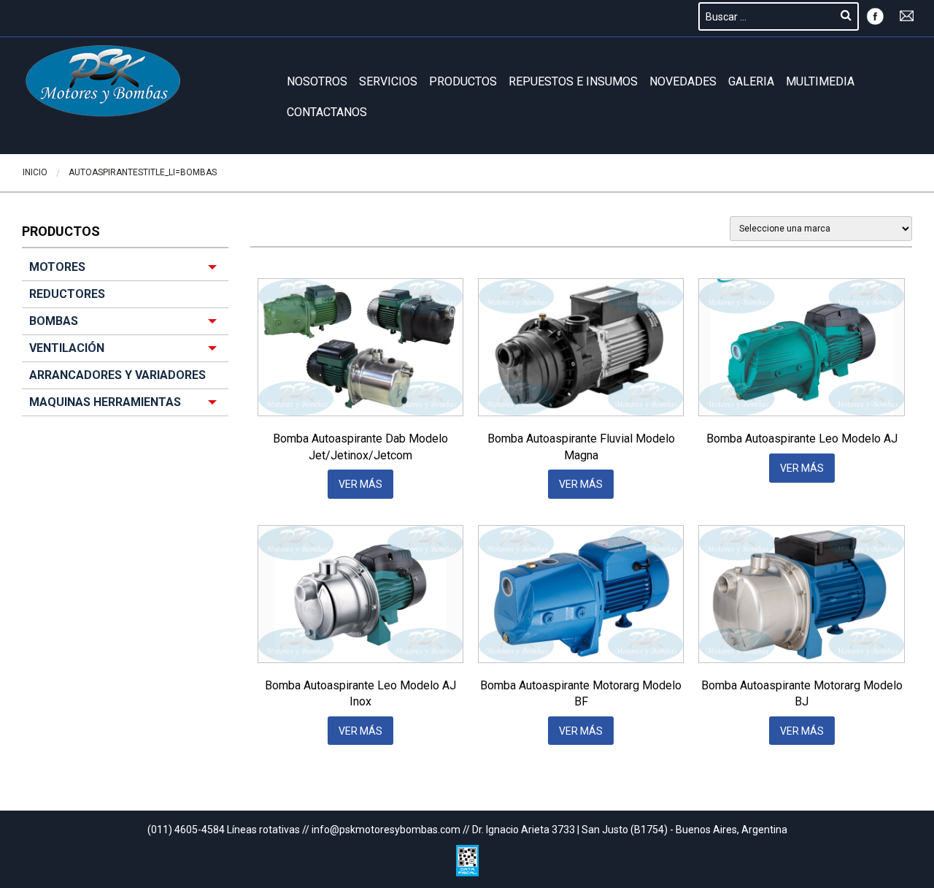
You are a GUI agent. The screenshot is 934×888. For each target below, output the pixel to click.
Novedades (683, 81)
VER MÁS (360, 484)
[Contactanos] (907, 14)
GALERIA (751, 81)
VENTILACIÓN (66, 348)
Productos (463, 81)
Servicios (388, 81)
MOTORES (57, 267)
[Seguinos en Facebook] (875, 14)
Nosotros (317, 81)
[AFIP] (467, 857)
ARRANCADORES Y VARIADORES (117, 375)
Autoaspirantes (106, 172)
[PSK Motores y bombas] (103, 81)
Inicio (35, 172)
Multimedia (820, 81)
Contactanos (327, 112)
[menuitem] (125, 335)
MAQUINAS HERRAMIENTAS (105, 402)
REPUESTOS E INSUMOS (573, 81)
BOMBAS (198, 172)
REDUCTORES (67, 294)
